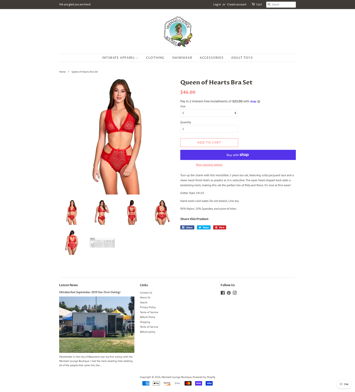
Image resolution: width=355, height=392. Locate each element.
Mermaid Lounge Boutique (177, 377)
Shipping (145, 322)
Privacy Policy (148, 307)
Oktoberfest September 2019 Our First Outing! (90, 292)
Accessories (212, 58)
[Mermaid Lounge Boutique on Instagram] (235, 293)
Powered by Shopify (204, 377)
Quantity (185, 122)
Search (143, 302)
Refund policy (147, 331)
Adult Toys (242, 58)
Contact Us (146, 292)
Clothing (155, 58)
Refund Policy (147, 317)
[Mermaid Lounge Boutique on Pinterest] (229, 293)
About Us (145, 297)
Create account (236, 4)
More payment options (209, 164)
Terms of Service (149, 312)
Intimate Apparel (119, 58)
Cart (259, 4)
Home (62, 72)
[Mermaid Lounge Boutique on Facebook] (223, 293)
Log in (217, 4)
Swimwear (182, 58)
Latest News (68, 285)
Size (182, 106)
